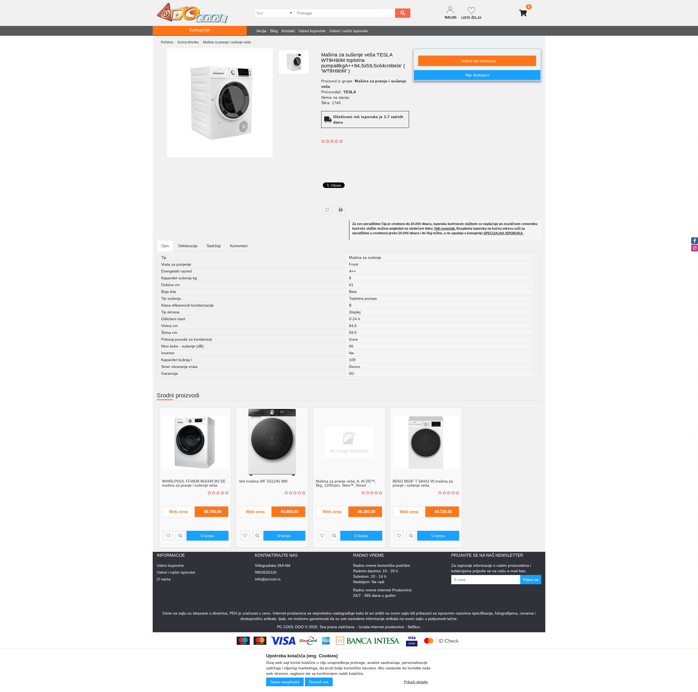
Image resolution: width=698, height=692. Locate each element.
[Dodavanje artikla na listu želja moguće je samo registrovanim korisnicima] (327, 210)
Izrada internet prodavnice (381, 627)
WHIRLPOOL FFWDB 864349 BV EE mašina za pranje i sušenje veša (193, 483)
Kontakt (288, 31)
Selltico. (414, 627)
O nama (164, 579)
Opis (165, 246)
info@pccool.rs (268, 579)
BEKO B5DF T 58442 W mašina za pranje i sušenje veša (423, 483)
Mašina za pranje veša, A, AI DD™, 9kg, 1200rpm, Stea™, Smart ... (346, 483)
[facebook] (694, 240)
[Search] (402, 13)
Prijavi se (530, 579)
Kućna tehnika (188, 42)
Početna (167, 42)
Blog (274, 31)
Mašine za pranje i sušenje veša (227, 42)
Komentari (239, 246)
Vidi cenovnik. (445, 228)
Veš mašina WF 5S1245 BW (263, 481)
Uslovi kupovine (312, 31)
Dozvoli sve (319, 682)
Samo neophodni (285, 682)
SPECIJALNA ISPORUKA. (503, 233)
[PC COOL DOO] (192, 13)
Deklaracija (187, 246)
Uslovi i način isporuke (348, 31)
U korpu (207, 536)
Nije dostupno (477, 75)
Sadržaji (214, 246)
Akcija (261, 31)
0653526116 (265, 572)
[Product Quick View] (180, 535)
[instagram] (694, 248)
